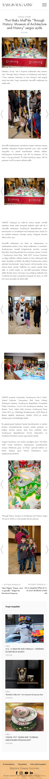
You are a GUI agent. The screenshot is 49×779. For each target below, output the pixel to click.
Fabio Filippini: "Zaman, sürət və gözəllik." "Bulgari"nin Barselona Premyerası (12, 590)
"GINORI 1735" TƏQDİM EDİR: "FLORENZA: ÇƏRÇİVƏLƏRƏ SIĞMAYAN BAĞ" (21, 738)
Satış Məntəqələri (38, 764)
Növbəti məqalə (37, 584)
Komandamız (9, 764)
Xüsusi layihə (24, 17)
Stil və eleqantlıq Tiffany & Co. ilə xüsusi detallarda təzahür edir (36, 590)
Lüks (7, 646)
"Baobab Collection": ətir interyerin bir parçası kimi (24, 694)
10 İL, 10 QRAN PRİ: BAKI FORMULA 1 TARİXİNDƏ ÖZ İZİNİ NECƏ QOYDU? (24, 650)
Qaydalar (22, 764)
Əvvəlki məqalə (11, 584)
